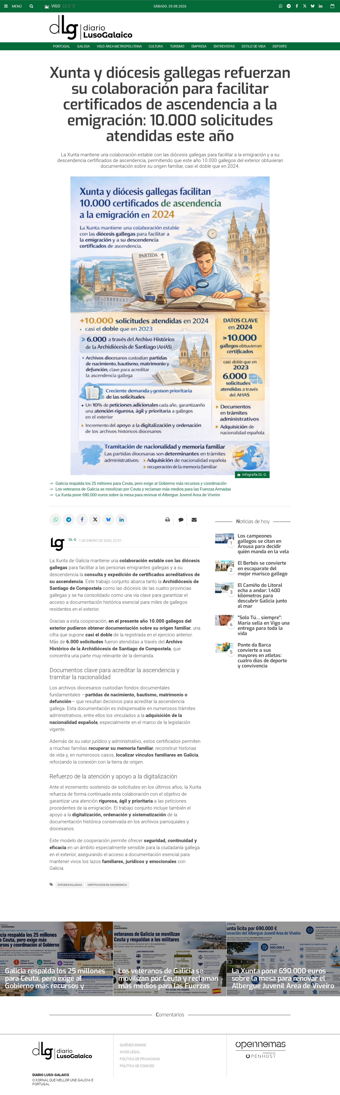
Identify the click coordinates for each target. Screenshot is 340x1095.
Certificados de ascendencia (107, 884)
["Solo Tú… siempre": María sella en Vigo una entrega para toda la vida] (224, 620)
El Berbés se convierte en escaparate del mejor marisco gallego (262, 568)
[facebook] (43, 1067)
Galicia (83, 46)
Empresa (199, 46)
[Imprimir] (167, 520)
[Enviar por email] (194, 520)
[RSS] (58, 1067)
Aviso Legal (130, 1052)
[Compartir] (281, 6)
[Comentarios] (181, 520)
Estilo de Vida (254, 46)
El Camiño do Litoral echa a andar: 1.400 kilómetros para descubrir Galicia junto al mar (262, 595)
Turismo (177, 46)
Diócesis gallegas (70, 884)
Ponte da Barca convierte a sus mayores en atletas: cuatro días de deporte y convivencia (262, 655)
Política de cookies (137, 1066)
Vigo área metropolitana (119, 46)
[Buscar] (31, 6)
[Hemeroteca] (332, 6)
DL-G (72, 540)
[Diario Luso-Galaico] (91, 27)
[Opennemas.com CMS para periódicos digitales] (260, 1050)
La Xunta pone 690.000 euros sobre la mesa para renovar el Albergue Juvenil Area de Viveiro (138, 495)
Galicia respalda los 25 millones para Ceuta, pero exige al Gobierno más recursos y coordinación (141, 483)
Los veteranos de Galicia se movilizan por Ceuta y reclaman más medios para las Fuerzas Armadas (143, 489)
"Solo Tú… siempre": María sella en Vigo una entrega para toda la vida (264, 625)
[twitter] (50, 1067)
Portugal (61, 46)
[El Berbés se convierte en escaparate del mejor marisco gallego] (224, 565)
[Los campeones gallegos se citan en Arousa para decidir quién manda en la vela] (224, 538)
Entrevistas (224, 46)
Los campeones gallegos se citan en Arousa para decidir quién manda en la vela (263, 544)
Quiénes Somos (133, 1045)
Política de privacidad (140, 1059)
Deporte (280, 46)
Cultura (156, 46)
